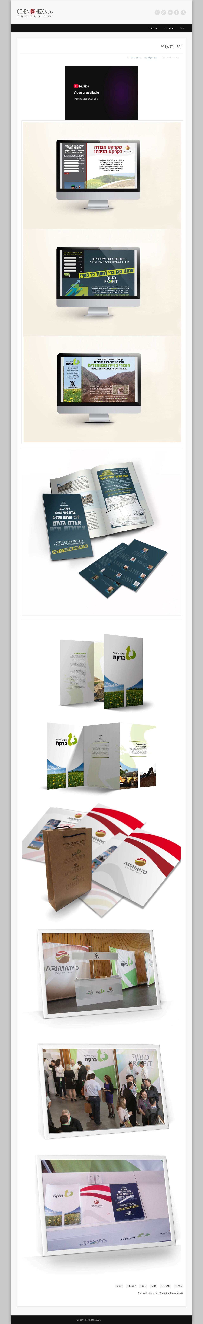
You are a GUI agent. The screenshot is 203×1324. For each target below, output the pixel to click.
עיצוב (144, 1285)
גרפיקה (179, 1285)
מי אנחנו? (168, 28)
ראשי (182, 28)
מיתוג (154, 1285)
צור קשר (153, 28)
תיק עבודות (135, 57)
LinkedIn (157, 12)
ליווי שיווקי (166, 1285)
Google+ (163, 12)
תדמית (119, 1285)
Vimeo (170, 12)
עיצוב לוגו (132, 1285)
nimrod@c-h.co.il (150, 57)
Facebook (176, 12)
